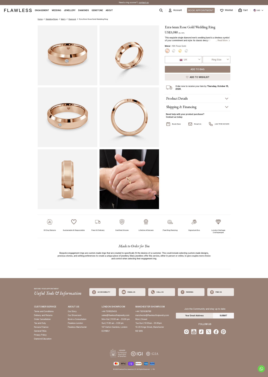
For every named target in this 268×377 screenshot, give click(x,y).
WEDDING (56, 10)
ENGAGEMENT (42, 10)
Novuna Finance (41, 327)
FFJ (154, 369)
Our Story (72, 311)
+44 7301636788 (143, 311)
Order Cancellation (42, 319)
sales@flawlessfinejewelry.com (115, 315)
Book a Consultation (77, 319)
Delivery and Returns (43, 315)
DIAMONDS (83, 10)
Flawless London (75, 323)
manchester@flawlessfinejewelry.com (152, 315)
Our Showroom (74, 315)
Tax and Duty (40, 323)
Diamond (72, 19)
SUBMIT (223, 316)
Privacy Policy (40, 335)
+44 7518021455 (109, 311)
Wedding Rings (52, 19)
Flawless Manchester (77, 327)
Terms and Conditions (44, 311)
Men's (63, 19)
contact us (144, 2)
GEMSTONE (97, 10)
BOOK (201, 10)
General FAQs (40, 331)
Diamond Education (42, 339)
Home (40, 19)
